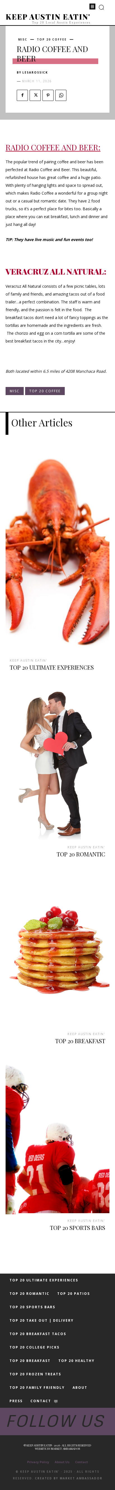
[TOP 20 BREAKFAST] (57, 950)
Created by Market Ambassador (68, 1478)
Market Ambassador (65, 1449)
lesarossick (35, 72)
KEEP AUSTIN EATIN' (28, 660)
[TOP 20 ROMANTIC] (57, 763)
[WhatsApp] (60, 95)
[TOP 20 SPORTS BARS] (57, 1136)
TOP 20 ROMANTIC (81, 854)
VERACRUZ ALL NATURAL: (56, 271)
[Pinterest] (48, 95)
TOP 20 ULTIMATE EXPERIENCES (52, 667)
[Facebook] (22, 95)
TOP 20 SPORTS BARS (77, 1227)
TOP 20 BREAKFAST (80, 1041)
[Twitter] (35, 95)
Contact (81, 1462)
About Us (62, 1462)
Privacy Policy (38, 1462)
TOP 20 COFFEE (52, 39)
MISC (22, 39)
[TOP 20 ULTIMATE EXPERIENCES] (57, 550)
